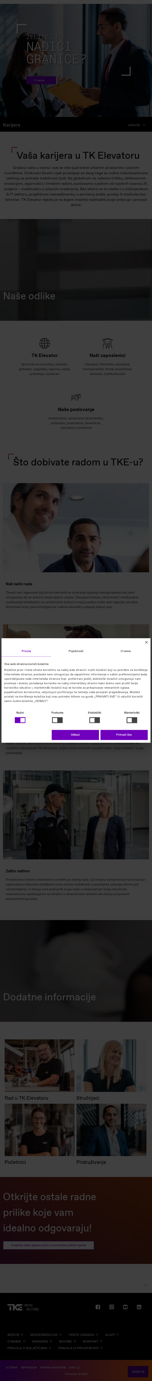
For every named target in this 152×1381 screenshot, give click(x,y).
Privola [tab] (26, 651)
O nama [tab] (126, 651)
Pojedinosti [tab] (76, 651)
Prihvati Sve (124, 735)
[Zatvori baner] (146, 642)
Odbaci (75, 735)
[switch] (57, 720)
